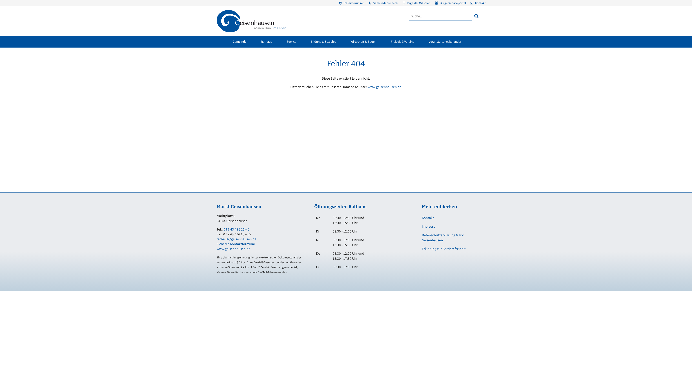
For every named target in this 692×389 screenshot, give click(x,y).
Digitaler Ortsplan (419, 3)
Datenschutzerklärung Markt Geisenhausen (443, 238)
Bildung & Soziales (323, 41)
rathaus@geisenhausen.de (236, 239)
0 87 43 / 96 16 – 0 (236, 229)
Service (291, 41)
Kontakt (480, 3)
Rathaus (266, 41)
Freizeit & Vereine (402, 41)
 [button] (476, 16)
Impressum (430, 226)
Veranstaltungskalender (445, 41)
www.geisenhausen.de (385, 87)
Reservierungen (354, 3)
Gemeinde (240, 41)
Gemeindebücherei (385, 3)
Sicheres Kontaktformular (236, 244)
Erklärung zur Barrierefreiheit (444, 248)
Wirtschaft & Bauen (363, 41)
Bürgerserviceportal (453, 3)
